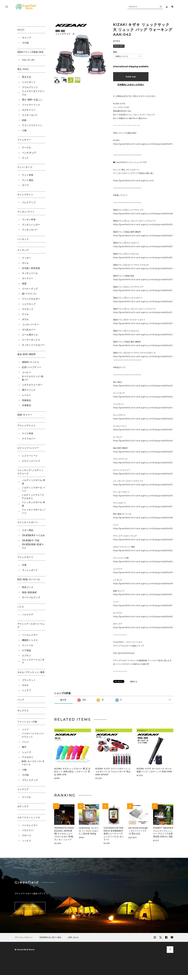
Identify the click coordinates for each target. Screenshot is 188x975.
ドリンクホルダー (31, 298)
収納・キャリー (24, 414)
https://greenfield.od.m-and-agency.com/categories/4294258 (143, 517)
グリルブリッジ (30, 87)
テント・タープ (24, 167)
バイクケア (27, 614)
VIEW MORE (30, 906)
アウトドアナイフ (26, 425)
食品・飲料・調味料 (26, 354)
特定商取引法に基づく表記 (50, 937)
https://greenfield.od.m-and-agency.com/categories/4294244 (143, 397)
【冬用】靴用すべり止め (33, 535)
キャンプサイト (25, 194)
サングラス (23, 710)
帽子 (24, 747)
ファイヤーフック (31, 104)
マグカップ (27, 309)
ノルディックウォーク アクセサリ (33, 496)
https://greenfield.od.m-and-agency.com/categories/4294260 (143, 539)
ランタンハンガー (31, 224)
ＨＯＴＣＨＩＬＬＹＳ (28, 817)
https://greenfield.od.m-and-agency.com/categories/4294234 (143, 268)
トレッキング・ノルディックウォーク (30, 472)
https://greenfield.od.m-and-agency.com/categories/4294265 (143, 572)
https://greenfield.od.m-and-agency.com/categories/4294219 (142, 290)
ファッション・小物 (27, 721)
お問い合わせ (73, 937)
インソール (27, 645)
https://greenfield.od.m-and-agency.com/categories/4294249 (143, 441)
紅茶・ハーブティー (31, 367)
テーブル (26, 147)
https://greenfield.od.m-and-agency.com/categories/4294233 (142, 246)
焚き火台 (26, 76)
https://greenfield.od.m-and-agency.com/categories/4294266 (143, 627)
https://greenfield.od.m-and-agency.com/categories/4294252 (142, 462)
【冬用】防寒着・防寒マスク (33, 546)
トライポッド (29, 82)
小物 (24, 130)
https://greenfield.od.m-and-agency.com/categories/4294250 (143, 452)
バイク (20, 606)
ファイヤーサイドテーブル (33, 93)
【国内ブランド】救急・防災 (30, 52)
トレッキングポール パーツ (33, 511)
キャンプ (26, 37)
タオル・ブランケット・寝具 (31, 672)
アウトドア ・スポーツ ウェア (31, 625)
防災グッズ (27, 587)
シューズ (26, 752)
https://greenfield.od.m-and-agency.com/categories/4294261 (142, 605)
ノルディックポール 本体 (33, 482)
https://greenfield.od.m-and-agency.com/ (133, 180)
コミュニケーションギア (33, 661)
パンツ (25, 741)
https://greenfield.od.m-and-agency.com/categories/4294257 (142, 506)
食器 (24, 283)
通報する (133, 682)
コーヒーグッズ (30, 288)
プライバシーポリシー (24, 937)
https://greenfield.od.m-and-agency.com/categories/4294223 (142, 323)
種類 (115, 52)
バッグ (20, 699)
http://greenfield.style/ (124, 653)
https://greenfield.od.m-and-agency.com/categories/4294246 (143, 419)
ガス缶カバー (29, 329)
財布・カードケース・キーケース (33, 763)
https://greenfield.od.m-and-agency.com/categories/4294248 (143, 583)
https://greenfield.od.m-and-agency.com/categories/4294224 (143, 334)
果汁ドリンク (29, 389)
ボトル (25, 263)
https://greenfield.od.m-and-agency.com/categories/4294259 (143, 528)
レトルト (26, 395)
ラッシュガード (30, 570)
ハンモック (23, 239)
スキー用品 (27, 530)
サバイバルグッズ (31, 597)
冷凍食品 (26, 405)
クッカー (26, 257)
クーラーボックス (31, 339)
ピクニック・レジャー (28, 447)
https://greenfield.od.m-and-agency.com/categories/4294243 (143, 386)
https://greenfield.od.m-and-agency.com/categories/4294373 (142, 144)
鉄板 (24, 120)
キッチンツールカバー (33, 345)
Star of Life (28, 59)
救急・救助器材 (29, 592)
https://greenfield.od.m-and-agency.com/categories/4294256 (143, 496)
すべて (63, 700)
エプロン (26, 655)
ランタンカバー (30, 229)
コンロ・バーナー (30, 324)
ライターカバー (30, 115)
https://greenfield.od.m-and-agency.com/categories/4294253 (142, 474)
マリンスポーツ (25, 557)
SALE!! (20, 29)
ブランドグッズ (30, 780)
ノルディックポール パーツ (33, 489)
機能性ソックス (30, 640)
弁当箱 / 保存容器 (31, 268)
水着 (24, 565)
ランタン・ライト (26, 211)
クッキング (23, 250)
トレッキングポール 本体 (33, 504)
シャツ (25, 729)
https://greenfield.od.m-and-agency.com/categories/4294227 (142, 356)
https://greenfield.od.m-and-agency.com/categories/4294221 (142, 312)
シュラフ (26, 690)
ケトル (25, 314)
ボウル (25, 319)
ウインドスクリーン (32, 125)
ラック (25, 157)
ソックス (26, 840)
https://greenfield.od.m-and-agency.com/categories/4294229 (143, 224)
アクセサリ (27, 757)
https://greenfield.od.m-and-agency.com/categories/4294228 (143, 213)
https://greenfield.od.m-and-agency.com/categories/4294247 (142, 429)
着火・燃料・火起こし (32, 99)
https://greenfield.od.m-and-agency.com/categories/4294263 (143, 616)
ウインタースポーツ (27, 522)
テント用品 (27, 180)
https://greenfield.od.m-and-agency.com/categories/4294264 (143, 561)
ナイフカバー (29, 438)
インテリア (23, 789)
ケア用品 (26, 650)
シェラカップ (29, 304)
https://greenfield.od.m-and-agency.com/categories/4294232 (142, 257)
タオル (25, 685)
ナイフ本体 (27, 433)
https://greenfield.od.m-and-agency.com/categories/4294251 (142, 594)
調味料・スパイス (30, 362)
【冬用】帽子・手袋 (30, 540)
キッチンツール (30, 273)
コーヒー (26, 372)
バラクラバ (27, 830)
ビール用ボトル (30, 334)
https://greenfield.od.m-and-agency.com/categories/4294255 (142, 484)
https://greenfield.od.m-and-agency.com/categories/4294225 (142, 345)
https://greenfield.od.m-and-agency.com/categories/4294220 (143, 301)
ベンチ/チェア (29, 152)
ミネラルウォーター (32, 384)
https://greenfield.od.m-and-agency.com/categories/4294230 (143, 235)
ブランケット (29, 680)
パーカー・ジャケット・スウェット (33, 735)
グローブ (26, 835)
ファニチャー (24, 139)
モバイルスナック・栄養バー (32, 378)
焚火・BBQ (23, 69)
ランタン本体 (29, 219)
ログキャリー (29, 110)
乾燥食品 (26, 400)
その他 (25, 42)
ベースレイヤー (30, 635)
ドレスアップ (29, 202)
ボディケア (23, 806)
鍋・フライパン (29, 293)
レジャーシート (30, 455)
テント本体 (27, 175)
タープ (25, 185)
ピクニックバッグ (31, 460)
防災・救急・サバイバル (28, 579)
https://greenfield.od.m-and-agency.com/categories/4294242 (143, 407)
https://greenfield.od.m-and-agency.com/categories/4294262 (143, 550)
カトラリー (27, 278)
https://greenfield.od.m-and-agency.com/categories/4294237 (142, 279)
